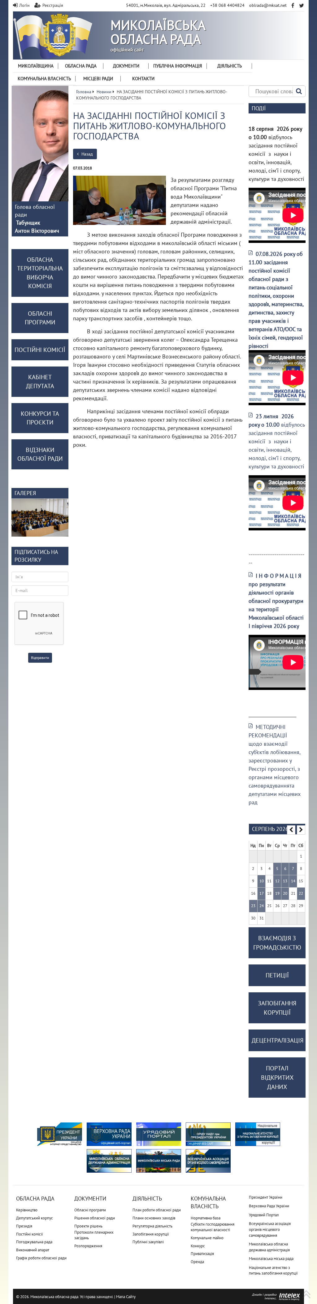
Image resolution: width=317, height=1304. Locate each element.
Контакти (143, 78)
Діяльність (229, 66)
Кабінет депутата (40, 381)
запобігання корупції (277, 1007)
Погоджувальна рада (34, 1242)
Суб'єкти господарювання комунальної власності (212, 1227)
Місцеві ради (98, 78)
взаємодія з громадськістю (277, 942)
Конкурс (198, 1246)
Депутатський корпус (34, 1218)
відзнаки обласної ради (40, 454)
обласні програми (40, 318)
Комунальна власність (44, 78)
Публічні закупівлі (148, 1242)
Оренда (197, 1261)
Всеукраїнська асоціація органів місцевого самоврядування (270, 1229)
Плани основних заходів (153, 1218)
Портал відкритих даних (277, 1077)
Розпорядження (88, 1246)
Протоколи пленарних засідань (94, 1235)
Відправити (40, 657)
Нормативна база (205, 1218)
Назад (86, 154)
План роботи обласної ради (156, 1210)
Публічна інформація (177, 66)
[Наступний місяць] (301, 830)
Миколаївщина (36, 66)
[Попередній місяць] (291, 830)
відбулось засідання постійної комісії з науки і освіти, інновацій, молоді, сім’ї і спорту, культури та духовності (277, 441)
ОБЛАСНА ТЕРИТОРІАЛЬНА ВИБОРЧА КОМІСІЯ (40, 273)
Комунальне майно (207, 1237)
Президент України (265, 1197)
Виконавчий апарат (32, 1250)
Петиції (277, 975)
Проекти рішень (88, 1226)
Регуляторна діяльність (152, 1226)
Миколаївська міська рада (271, 1258)
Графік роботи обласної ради (41, 1258)
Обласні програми (90, 1210)
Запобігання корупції (150, 1234)
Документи (126, 66)
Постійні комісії (29, 1234)
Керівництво (26, 1210)
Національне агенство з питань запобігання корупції (273, 1270)
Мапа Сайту (126, 1296)
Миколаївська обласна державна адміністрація (269, 1247)
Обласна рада (81, 66)
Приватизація (202, 1253)
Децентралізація (277, 1040)
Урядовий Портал (264, 1215)
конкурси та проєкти (40, 418)
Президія (24, 1226)
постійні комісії (40, 350)
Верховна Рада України (269, 1206)
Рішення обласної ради (94, 1218)
